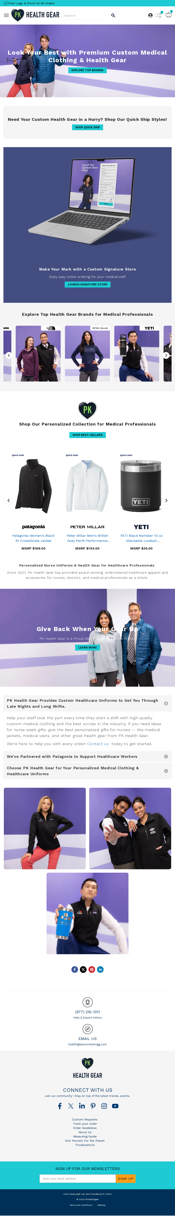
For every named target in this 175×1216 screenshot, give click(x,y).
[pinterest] (91, 969)
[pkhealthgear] (87, 1067)
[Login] (150, 15)
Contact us (98, 743)
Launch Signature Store (87, 284)
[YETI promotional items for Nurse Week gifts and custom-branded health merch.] (136, 354)
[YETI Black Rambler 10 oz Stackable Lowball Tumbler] (141, 486)
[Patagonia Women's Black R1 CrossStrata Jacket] (33, 486)
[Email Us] (88, 1029)
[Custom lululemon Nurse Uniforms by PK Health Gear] (130, 828)
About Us (85, 1132)
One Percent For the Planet (85, 1140)
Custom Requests (85, 1119)
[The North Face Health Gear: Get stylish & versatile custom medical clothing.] (38, 354)
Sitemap (101, 1205)
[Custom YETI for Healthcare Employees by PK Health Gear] (87, 913)
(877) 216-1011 (87, 1012)
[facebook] (74, 969)
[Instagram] (104, 1106)
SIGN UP (125, 1179)
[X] (70, 1106)
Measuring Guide (85, 1136)
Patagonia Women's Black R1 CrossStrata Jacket (33, 538)
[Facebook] (59, 1106)
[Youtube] (115, 1106)
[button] (166, 355)
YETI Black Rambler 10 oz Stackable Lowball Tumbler (141, 538)
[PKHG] (35, 15)
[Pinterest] (93, 1106)
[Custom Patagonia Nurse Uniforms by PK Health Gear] (45, 828)
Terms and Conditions (81, 1205)
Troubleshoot (85, 1145)
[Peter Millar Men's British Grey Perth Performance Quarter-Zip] (87, 486)
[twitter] (83, 969)
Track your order (85, 1123)
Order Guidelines (85, 1128)
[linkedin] (100, 969)
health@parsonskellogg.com (87, 1044)
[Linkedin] (81, 1106)
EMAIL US (88, 1038)
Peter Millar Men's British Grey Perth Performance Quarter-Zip (87, 538)
